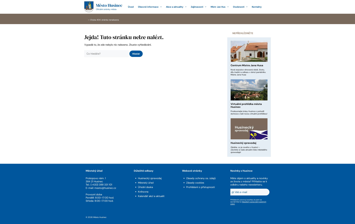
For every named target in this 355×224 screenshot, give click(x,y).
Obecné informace (148, 6)
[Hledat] (136, 54)
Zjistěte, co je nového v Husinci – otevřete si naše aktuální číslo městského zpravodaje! (249, 149)
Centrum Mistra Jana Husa (247, 65)
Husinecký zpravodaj (243, 143)
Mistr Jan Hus (218, 6)
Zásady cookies (195, 182)
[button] (267, 7)
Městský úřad (146, 182)
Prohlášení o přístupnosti (200, 187)
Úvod (131, 6)
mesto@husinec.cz (105, 188)
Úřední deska (145, 187)
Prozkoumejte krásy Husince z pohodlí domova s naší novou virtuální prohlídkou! (249, 112)
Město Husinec (109, 5)
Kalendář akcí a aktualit (151, 196)
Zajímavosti (197, 6)
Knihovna (143, 191)
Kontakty (257, 6)
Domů (85, 19)
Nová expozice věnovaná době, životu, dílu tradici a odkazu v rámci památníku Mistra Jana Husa (248, 72)
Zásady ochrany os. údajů (201, 178)
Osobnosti (238, 6)
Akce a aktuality (174, 6)
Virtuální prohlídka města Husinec (246, 105)
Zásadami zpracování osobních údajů (248, 203)
